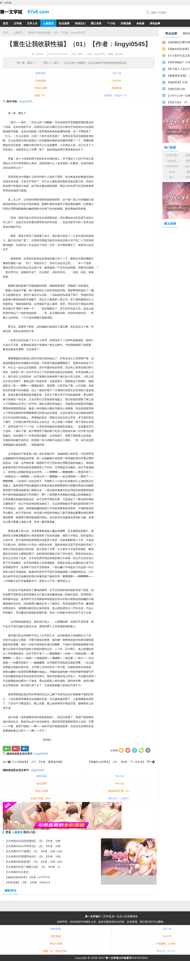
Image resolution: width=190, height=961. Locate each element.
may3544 (172, 166)
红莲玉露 (172, 155)
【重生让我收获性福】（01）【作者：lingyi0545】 (56, 32)
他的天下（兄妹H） (119, 798)
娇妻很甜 (117, 88)
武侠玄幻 (80, 23)
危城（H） (41, 95)
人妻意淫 (48, 23)
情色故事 (155, 23)
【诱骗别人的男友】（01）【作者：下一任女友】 (117, 761)
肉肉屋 (140, 23)
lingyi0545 (25, 101)
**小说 (111, 23)
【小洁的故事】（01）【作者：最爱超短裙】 (37, 761)
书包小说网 (40, 88)
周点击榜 (171, 33)
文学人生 (32, 23)
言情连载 (126, 23)
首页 (5, 23)
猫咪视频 (40, 73)
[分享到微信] (141, 750)
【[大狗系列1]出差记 (17, 872)
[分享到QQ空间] (121, 750)
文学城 (18, 23)
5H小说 (116, 80)
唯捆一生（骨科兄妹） (56, 950)
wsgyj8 (172, 160)
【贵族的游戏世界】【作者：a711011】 (28, 877)
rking (172, 171)
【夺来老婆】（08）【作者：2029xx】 (28, 882)
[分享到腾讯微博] (134, 750)
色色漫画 (40, 80)
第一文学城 (37, 54)
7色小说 (116, 73)
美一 (171, 177)
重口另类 (96, 23)
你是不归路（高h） (41, 798)
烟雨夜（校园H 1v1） (116, 95)
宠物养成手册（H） (119, 790)
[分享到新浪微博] (127, 750)
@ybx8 (118, 54)
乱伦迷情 (64, 23)
